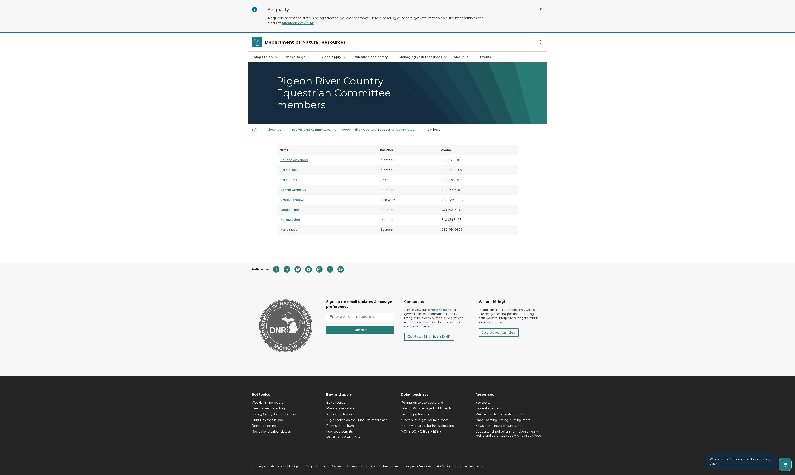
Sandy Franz (289, 210)
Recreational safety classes (271, 431)
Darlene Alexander (294, 160)
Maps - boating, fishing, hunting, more (502, 420)
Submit (360, 330)
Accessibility (355, 466)
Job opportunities (499, 332)
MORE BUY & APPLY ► (343, 437)
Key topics (482, 402)
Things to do (262, 57)
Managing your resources (420, 57)
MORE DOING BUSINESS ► (421, 431)
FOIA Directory (447, 466)
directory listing (440, 310)
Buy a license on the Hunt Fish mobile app (357, 420)
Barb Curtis (288, 180)
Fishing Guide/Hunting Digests (274, 414)
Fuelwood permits (339, 431)
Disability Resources (383, 466)
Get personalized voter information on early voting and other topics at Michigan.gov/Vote (508, 434)
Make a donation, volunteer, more (499, 414)
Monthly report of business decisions (427, 426)
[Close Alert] (541, 9)
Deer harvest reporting (268, 408)
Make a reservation (340, 408)
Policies (336, 466)
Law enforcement (488, 408)
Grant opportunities (415, 414)
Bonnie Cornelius (293, 190)
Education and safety (370, 57)
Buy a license (335, 402)
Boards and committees (311, 129)
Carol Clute (288, 170)
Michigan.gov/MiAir (298, 23)
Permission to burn (340, 426)
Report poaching (264, 426)
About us (461, 57)
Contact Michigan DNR (429, 337)
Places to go (295, 57)
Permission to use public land (422, 402)
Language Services (417, 466)
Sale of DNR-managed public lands (426, 408)
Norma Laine (290, 220)
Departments (473, 466)
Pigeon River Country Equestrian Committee (378, 129)
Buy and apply (329, 57)
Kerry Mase (288, 229)
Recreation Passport (341, 414)
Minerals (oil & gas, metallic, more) (425, 420)
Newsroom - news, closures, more (499, 426)
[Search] (540, 42)
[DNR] (254, 129)
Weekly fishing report (267, 402)
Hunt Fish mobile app (267, 420)
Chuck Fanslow (292, 200)
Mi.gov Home (315, 466)
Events (485, 57)
